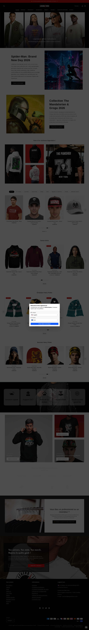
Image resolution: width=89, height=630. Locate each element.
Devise (34, 317)
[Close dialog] (59, 305)
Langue (34, 312)
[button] (44, 315)
